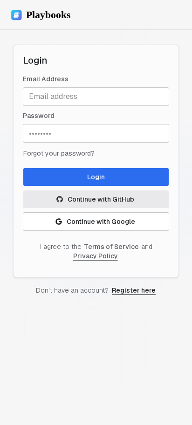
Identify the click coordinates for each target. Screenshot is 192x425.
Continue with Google (101, 221)
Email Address (46, 79)
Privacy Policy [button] (95, 256)
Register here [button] (134, 290)
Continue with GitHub (101, 199)
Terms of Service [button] (111, 246)
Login (96, 177)
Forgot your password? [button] (59, 153)
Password (39, 115)
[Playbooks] (44, 14)
